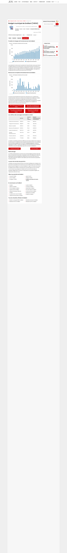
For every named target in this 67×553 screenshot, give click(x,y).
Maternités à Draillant (30, 188)
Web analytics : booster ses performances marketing (49, 51)
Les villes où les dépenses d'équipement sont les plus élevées (33, 111)
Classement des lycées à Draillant (16, 195)
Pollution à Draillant (29, 194)
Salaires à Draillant (13, 186)
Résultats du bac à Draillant (14, 201)
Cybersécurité (42, 1)
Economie (48, 1)
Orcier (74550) (12, 177)
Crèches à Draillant (29, 186)
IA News (15, 1)
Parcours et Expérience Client (50, 55)
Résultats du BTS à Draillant (31, 201)
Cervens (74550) (12, 176)
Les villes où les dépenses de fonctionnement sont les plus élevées (16, 111)
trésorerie (10, 144)
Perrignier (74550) (13, 179)
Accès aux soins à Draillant (31, 191)
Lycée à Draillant (29, 185)
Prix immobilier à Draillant (14, 188)
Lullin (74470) (28, 176)
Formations (47, 43)
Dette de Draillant (35, 148)
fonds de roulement (30, 143)
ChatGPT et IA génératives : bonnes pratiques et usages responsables (49, 47)
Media (31, 1)
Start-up (35, 1)
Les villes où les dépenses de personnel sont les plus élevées (33, 106)
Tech (19, 1)
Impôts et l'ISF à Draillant (14, 189)
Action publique (25, 1)
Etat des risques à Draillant (31, 189)
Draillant (11, 185)
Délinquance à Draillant (30, 192)
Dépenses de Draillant (15, 148)
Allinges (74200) (29, 177)
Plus (53, 1)
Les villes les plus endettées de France (17, 106)
